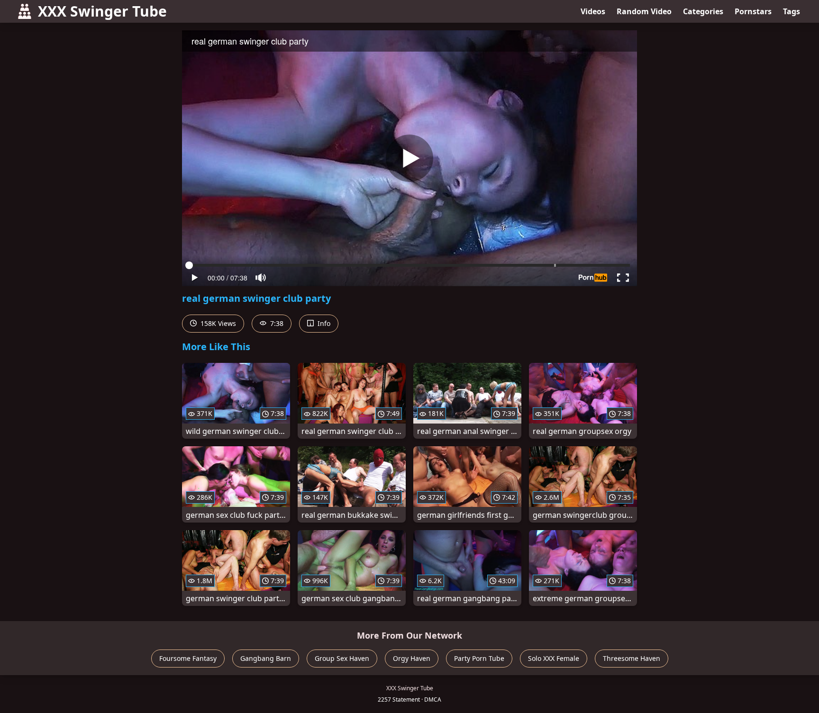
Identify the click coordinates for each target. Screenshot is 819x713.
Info (323, 323)
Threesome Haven (631, 658)
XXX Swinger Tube (102, 11)
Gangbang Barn (265, 658)
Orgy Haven (411, 658)
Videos (593, 11)
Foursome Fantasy (188, 658)
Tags (791, 11)
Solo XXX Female (553, 658)
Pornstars (753, 11)
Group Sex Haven (342, 658)
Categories (703, 11)
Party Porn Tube (479, 658)
